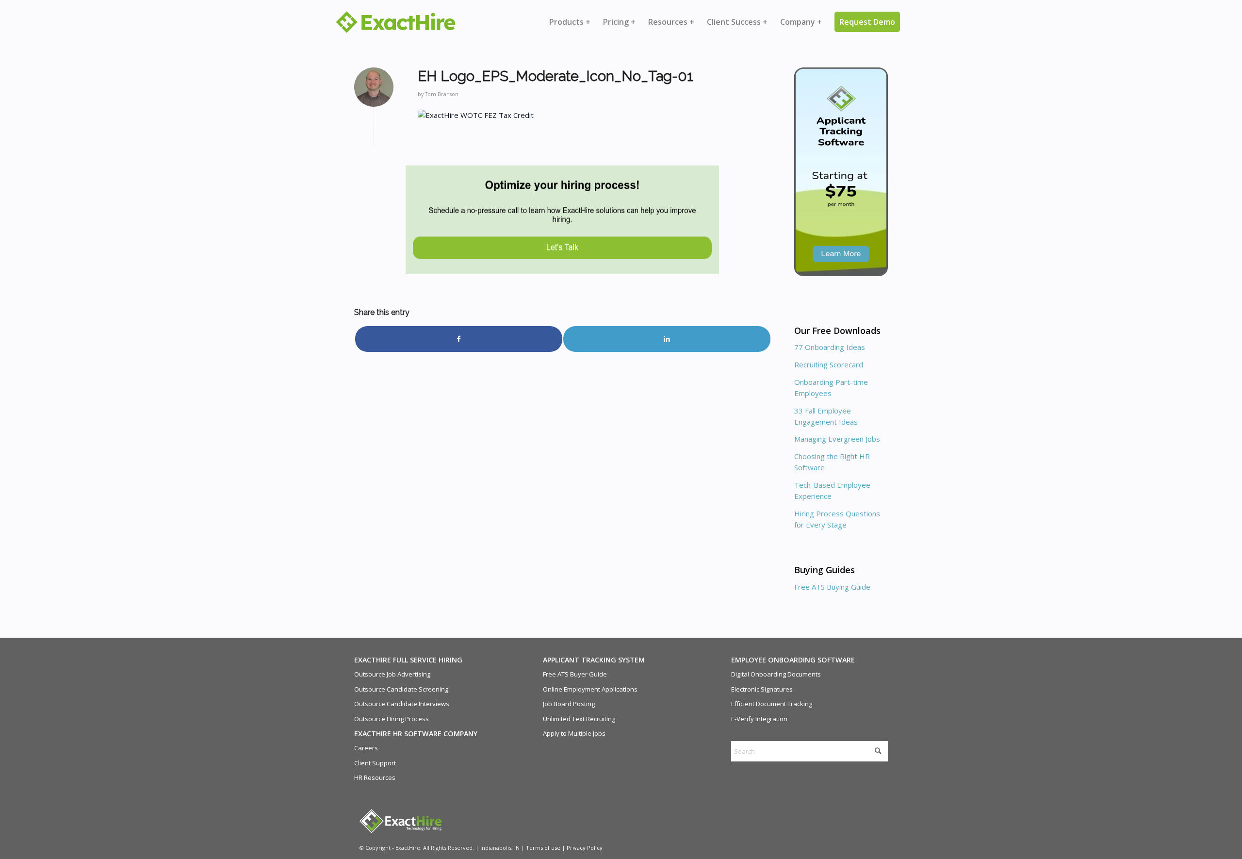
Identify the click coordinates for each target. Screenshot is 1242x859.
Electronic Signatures (762, 689)
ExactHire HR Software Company (415, 733)
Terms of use (543, 847)
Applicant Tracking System (594, 659)
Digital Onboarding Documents (776, 674)
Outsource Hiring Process (391, 718)
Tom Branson (441, 94)
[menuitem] (570, 22)
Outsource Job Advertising (392, 674)
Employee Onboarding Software (793, 659)
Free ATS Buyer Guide (575, 674)
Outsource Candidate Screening (401, 689)
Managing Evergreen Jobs (837, 439)
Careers (366, 747)
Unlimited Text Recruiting (579, 718)
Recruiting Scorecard (828, 364)
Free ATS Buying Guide (832, 587)
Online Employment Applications (590, 689)
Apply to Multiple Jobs (574, 733)
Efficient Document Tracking (771, 703)
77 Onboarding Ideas (829, 347)
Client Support (375, 763)
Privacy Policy (585, 847)
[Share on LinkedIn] (666, 338)
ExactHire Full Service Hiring (408, 659)
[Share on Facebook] (458, 338)
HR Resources (374, 777)
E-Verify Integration (759, 718)
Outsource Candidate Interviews (401, 703)
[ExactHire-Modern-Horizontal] (396, 22)
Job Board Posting (569, 703)
